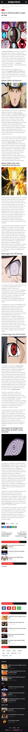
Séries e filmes (5, 655)
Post (9, 6)
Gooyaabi (21, 730)
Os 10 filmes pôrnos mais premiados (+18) (16, 622)
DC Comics (20, 650)
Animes (7, 523)
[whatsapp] (19, 608)
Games (3, 653)
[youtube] (14, 608)
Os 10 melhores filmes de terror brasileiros (16, 714)
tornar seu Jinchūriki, (6, 503)
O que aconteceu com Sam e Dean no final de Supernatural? (16, 545)
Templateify (11, 730)
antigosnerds (5, 17)
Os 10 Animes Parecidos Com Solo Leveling (16, 551)
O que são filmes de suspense (13, 720)
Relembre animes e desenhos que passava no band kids (16, 677)
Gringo (8, 653)
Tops (10, 655)
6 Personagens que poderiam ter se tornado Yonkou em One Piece (16, 699)
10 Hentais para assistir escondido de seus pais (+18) (17, 617)
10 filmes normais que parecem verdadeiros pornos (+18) (16, 635)
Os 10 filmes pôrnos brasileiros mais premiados (17, 628)
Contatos (14, 727)
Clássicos (12, 523)
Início (10, 727)
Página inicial (4, 6)
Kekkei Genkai (19, 366)
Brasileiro (8, 650)
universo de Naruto (7, 51)
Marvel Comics (14, 653)
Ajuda (18, 727)
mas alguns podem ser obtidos (15, 71)
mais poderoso (5, 465)
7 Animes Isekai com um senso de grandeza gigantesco (16, 693)
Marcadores (5, 647)
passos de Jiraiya (17, 114)
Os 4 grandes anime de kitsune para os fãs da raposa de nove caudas (16, 671)
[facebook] (4, 608)
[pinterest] (9, 608)
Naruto (3, 227)
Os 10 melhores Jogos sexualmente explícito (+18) (16, 641)
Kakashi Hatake (16, 389)
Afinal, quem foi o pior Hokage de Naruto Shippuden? (15, 557)
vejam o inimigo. (11, 142)
